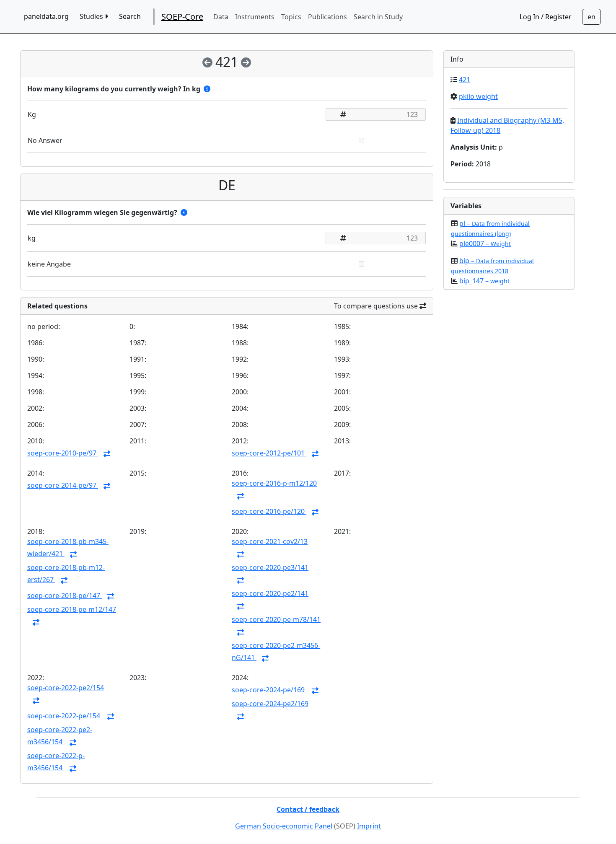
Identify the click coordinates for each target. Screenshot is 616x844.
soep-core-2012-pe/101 (269, 453)
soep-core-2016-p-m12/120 (274, 483)
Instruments (254, 16)
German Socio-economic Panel (283, 826)
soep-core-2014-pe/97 (62, 485)
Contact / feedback (308, 809)
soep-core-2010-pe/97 (62, 453)
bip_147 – (484, 280)
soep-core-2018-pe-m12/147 (71, 609)
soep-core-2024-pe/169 (269, 689)
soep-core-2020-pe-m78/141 (276, 619)
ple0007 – (485, 243)
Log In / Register (546, 16)
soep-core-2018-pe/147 (64, 595)
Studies (92, 16)
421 (464, 79)
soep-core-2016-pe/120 (269, 511)
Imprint (369, 826)
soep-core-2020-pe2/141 (270, 593)
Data (220, 16)
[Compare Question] (107, 454)
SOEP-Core (182, 16)
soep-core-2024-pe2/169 (270, 703)
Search (130, 16)
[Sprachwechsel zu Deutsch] (591, 17)
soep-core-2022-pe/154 (64, 715)
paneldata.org (46, 16)
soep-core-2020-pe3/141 (270, 567)
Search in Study (378, 16)
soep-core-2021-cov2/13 (270, 541)
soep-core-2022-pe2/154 (65, 687)
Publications (327, 16)
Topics (291, 16)
